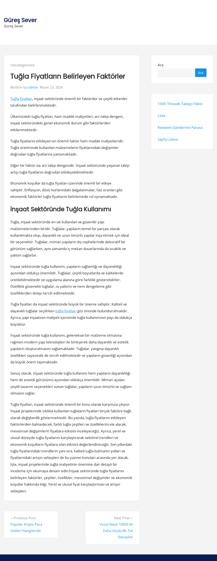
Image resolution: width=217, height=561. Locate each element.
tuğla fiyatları (66, 310)
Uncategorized (22, 64)
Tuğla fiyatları (21, 98)
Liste (162, 115)
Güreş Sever (20, 20)
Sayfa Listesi (168, 139)
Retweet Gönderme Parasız (180, 127)
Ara (161, 64)
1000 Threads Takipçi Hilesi (180, 103)
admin (33, 87)
